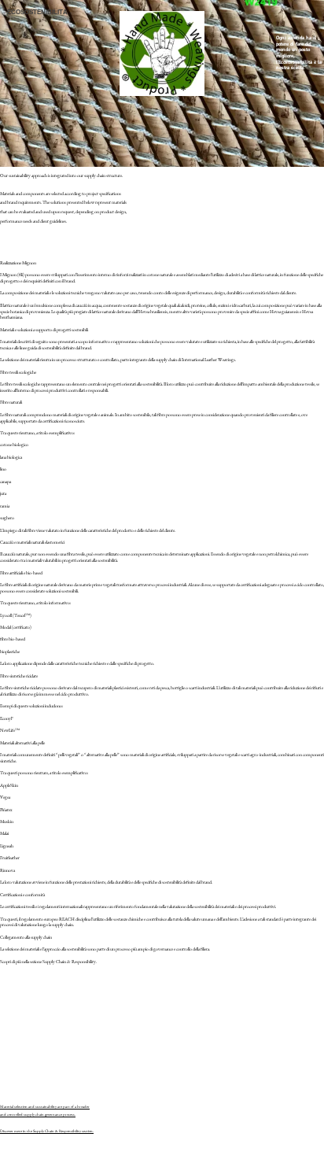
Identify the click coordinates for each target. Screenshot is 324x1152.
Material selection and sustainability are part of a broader (45, 1107)
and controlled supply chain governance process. (37, 1114)
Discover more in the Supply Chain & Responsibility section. (47, 1131)
